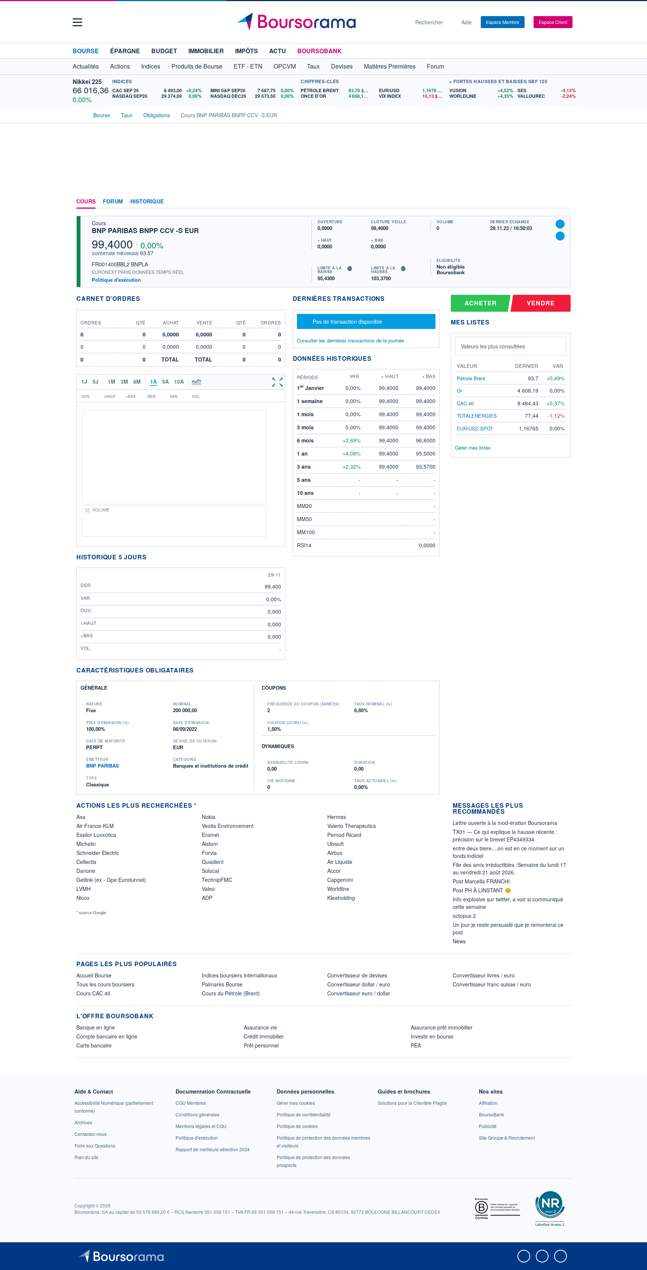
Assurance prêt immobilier (442, 1027)
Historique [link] (147, 201)
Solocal (210, 870)
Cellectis (86, 861)
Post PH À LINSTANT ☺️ (482, 890)
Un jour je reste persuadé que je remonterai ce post (508, 928)
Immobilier (206, 50)
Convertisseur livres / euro (484, 975)
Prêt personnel (261, 1045)
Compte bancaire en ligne (106, 1036)
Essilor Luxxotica (96, 834)
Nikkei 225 (87, 81)
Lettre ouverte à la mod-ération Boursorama (505, 822)
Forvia (209, 852)
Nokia (208, 816)
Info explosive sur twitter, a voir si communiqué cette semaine (508, 902)
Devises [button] (342, 66)
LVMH (83, 888)
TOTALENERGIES (477, 415)
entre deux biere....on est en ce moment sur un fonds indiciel (508, 851)
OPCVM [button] (285, 66)
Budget (164, 50)
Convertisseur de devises (357, 975)
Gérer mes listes (473, 447)
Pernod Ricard (344, 834)
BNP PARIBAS (102, 765)
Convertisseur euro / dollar (358, 993)
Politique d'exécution (116, 279)
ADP (207, 897)
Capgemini (340, 879)
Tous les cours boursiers (105, 984)
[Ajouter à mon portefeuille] (560, 224)
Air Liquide (339, 861)
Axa (80, 816)
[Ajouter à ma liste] (560, 236)
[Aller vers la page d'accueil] (320, 22)
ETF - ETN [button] (248, 66)
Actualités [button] (86, 66)
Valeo (208, 888)
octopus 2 (464, 915)
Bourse (86, 50)
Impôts (246, 50)
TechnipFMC (217, 879)
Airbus (334, 852)
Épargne (125, 50)
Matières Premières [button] (390, 66)
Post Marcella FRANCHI (481, 881)
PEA (416, 1045)
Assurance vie (260, 1027)
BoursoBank (319, 50)
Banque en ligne (95, 1027)
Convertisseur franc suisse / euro (492, 984)
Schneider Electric (97, 852)
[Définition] (349, 268)
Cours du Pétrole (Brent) (231, 993)
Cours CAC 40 (93, 993)
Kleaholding (341, 897)
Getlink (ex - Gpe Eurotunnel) (111, 879)
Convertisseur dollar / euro (358, 984)
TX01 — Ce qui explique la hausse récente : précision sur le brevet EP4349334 (505, 835)
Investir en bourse (432, 1036)
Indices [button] (150, 66)
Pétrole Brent (471, 378)
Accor (334, 870)
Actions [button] (120, 66)
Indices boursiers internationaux (239, 975)
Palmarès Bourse (222, 984)
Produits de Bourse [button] (196, 66)
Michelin (86, 843)
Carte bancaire (94, 1045)
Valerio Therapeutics (351, 825)
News (459, 941)
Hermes (336, 816)
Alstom (210, 843)
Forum (435, 66)
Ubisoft (335, 843)
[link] (83, 1122)
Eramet (210, 834)
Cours (85, 201)
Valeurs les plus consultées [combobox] (493, 346)
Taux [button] (313, 66)
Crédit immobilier (264, 1036)
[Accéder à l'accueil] (79, 114)
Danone (85, 870)
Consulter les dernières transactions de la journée (350, 341)
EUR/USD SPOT (475, 428)
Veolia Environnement (227, 825)
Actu (277, 50)
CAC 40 (465, 403)
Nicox (82, 897)
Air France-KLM (95, 825)
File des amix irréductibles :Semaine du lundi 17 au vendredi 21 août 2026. (509, 868)
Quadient (213, 861)
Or (459, 390)
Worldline (338, 888)
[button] (77, 22)
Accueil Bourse (94, 975)
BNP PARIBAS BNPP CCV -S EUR (145, 230)
